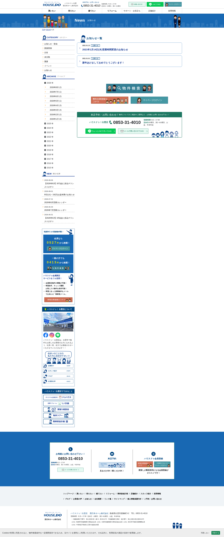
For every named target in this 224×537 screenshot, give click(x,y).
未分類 (47, 57)
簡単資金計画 (122, 494)
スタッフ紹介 (146, 494)
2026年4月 (54, 105)
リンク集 (107, 499)
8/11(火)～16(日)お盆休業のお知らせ (59, 195)
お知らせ (48, 70)
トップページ (68, 494)
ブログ (67, 499)
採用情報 (172, 11)
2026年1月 (54, 119)
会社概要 (98, 499)
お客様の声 (77, 499)
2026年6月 (54, 96)
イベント (48, 66)
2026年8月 (54, 87)
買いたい (52, 11)
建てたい (92, 11)
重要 (46, 62)
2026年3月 (54, 110)
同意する (215, 533)
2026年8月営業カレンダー (55, 202)
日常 (46, 53)
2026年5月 (54, 101)
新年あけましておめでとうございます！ (103, 62)
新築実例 (48, 48)
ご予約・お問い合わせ (153, 499)
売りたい (72, 11)
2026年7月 (54, 92)
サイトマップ (119, 499)
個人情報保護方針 (134, 499)
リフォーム (112, 11)
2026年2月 (54, 115)
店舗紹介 (152, 11)
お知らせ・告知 (50, 44)
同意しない (205, 533)
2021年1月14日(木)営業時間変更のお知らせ (105, 49)
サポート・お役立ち (132, 11)
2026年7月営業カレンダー (55, 210)
